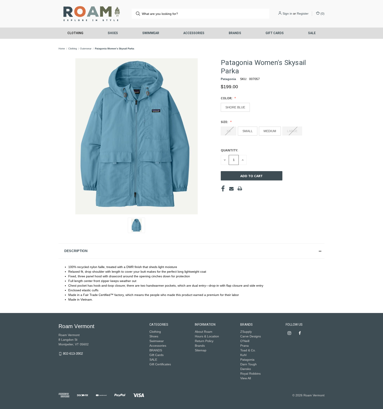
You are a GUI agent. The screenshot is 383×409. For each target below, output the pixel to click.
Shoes (113, 33)
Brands (200, 345)
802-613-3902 (73, 353)
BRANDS (235, 33)
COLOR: (227, 98)
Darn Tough (248, 364)
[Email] (231, 189)
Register (303, 13)
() (322, 13)
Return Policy (204, 341)
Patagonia (247, 359)
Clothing (75, 33)
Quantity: (229, 150)
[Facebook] (223, 189)
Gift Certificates (160, 364)
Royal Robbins (250, 373)
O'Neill (244, 341)
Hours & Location (207, 336)
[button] (191, 250)
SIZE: (225, 122)
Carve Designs (250, 336)
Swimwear (150, 33)
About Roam (203, 331)
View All (245, 378)
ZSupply (246, 331)
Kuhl (243, 355)
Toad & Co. (248, 350)
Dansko (245, 369)
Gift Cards (275, 33)
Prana (244, 345)
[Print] (240, 189)
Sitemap (200, 350)
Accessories (193, 33)
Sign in (287, 13)
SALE (312, 33)
